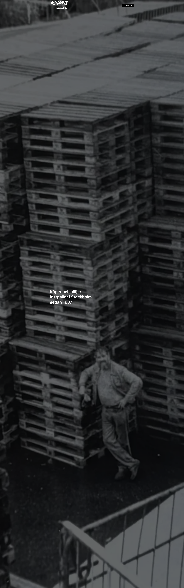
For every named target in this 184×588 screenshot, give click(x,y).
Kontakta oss (128, 5)
